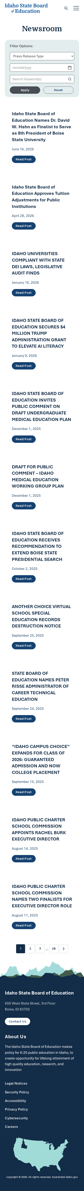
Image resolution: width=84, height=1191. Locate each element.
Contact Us (17, 1021)
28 (54, 948)
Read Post (24, 159)
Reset (58, 90)
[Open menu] (76, 8)
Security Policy (17, 1092)
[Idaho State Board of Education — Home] (26, 8)
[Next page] (63, 948)
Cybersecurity (16, 1118)
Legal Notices (16, 1083)
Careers (11, 1126)
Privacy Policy (16, 1109)
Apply (25, 90)
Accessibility (15, 1100)
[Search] (66, 8)
